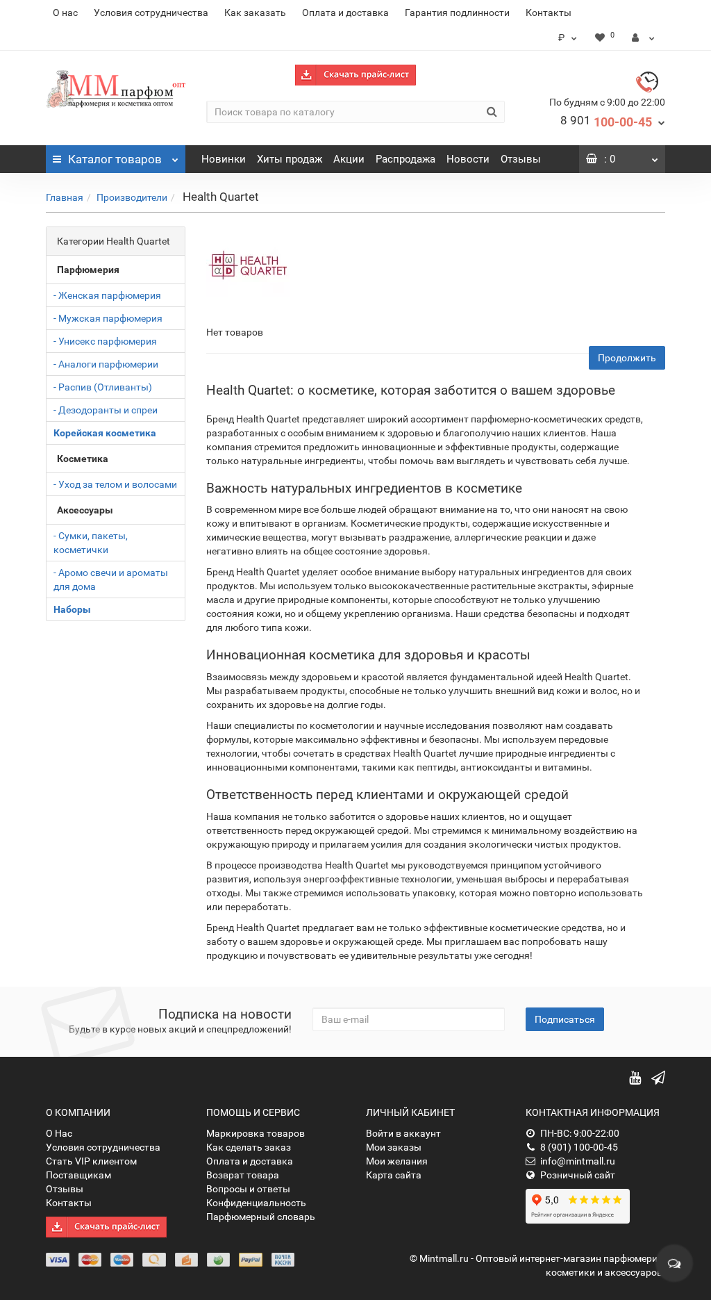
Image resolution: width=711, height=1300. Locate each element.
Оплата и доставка (345, 12)
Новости (468, 159)
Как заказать (255, 12)
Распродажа (405, 159)
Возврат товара (242, 1174)
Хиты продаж (289, 159)
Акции (349, 159)
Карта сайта (393, 1174)
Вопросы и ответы (248, 1188)
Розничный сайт (577, 1174)
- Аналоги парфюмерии (105, 364)
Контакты (548, 12)
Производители (132, 197)
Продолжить (627, 357)
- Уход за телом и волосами (115, 484)
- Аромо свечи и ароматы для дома (110, 579)
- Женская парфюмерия (107, 295)
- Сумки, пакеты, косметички (90, 542)
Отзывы (521, 159)
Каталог (115, 159)
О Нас (59, 1133)
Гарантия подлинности (457, 12)
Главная (64, 197)
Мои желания (397, 1161)
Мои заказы (393, 1147)
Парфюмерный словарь (260, 1216)
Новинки (223, 159)
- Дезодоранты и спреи (105, 409)
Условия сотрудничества (151, 12)
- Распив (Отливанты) (102, 387)
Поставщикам (78, 1174)
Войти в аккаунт (403, 1133)
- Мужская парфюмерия (107, 318)
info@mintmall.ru (577, 1161)
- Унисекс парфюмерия (105, 341)
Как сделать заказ (248, 1147)
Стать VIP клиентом (91, 1161)
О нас (65, 12)
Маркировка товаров (255, 1133)
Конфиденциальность (256, 1202)
